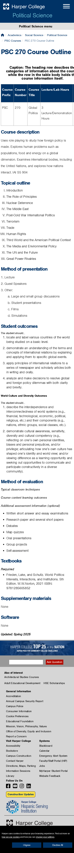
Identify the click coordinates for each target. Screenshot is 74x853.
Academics (14, 35)
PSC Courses (12, 40)
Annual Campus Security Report (24, 701)
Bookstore (12, 751)
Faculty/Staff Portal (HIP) (53, 761)
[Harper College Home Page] (2, 35)
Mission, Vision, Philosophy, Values (26, 726)
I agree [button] (26, 845)
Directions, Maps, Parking (21, 766)
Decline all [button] (57, 845)
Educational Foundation (19, 721)
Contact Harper (15, 761)
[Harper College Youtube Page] (15, 787)
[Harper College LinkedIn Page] (29, 787)
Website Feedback (49, 776)
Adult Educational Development (22, 683)
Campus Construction (18, 756)
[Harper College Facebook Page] (8, 787)
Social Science (34, 35)
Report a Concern (16, 736)
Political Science (32, 15)
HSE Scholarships (54, 683)
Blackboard (45, 746)
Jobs (42, 766)
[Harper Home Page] (29, 822)
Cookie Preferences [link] (17, 716)
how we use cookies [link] (11, 837)
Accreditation (13, 696)
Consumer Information (19, 711)
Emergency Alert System (53, 756)
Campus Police (14, 706)
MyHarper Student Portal (53, 771)
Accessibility (13, 746)
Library (10, 776)
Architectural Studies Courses (21, 677)
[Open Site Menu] (63, 7)
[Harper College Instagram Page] (22, 787)
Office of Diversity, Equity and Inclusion (28, 731)
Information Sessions (18, 771)
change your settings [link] (45, 837)
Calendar (44, 751)
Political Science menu (35, 26)
